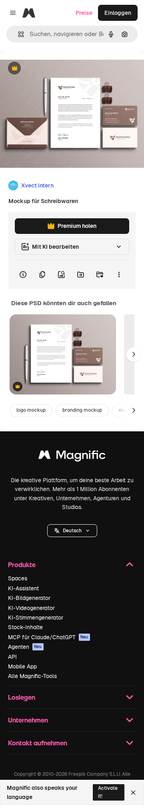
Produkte (22, 564)
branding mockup (82, 410)
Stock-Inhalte (25, 627)
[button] (72, 530)
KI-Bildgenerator (29, 598)
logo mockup (31, 410)
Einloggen (117, 12)
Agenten (25, 646)
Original (51, 68)
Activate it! (108, 792)
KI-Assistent (23, 588)
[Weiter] (133, 354)
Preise (84, 12)
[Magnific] (72, 457)
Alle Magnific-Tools (32, 676)
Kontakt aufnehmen (37, 743)
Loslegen (21, 697)
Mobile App (22, 666)
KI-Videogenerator (31, 608)
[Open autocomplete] (18, 34)
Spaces (17, 578)
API (12, 656)
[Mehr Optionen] (119, 274)
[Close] (133, 792)
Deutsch (72, 530)
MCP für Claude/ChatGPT (48, 637)
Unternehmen (28, 720)
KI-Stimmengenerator (35, 617)
